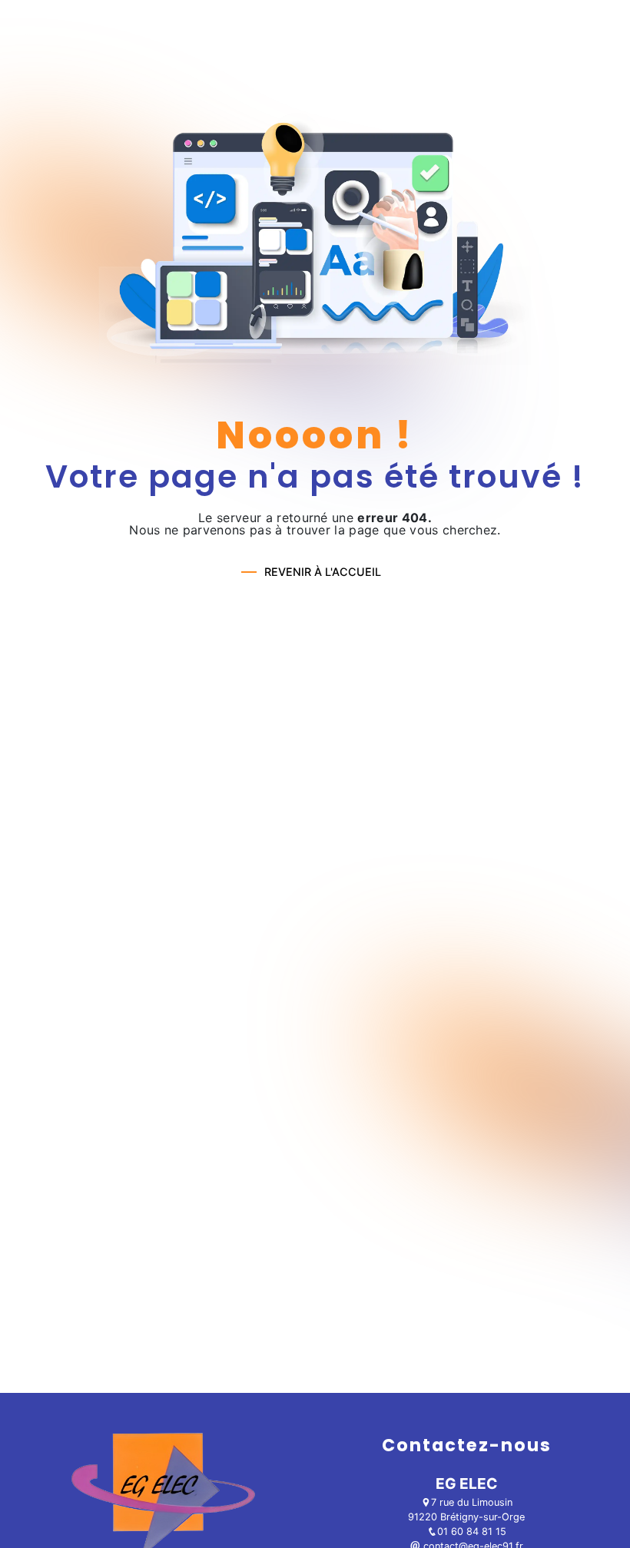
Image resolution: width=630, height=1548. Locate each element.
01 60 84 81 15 (471, 1531)
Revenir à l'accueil (322, 571)
